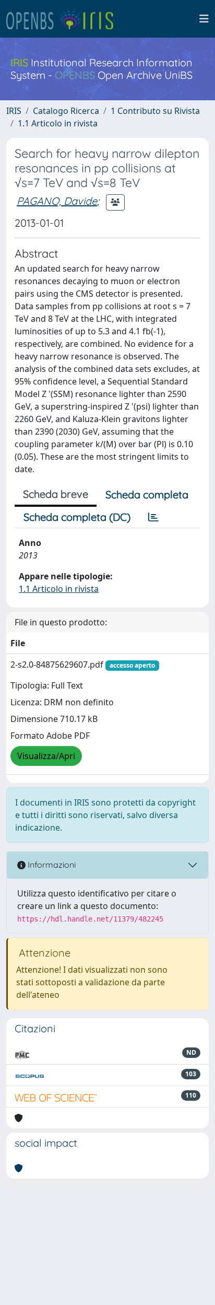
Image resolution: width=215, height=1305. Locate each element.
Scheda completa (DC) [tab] (76, 516)
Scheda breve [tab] (55, 493)
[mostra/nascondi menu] (204, 19)
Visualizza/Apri (46, 756)
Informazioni (51, 864)
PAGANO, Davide (57, 200)
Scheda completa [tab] (146, 494)
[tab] (153, 517)
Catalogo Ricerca (66, 110)
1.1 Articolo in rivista (58, 123)
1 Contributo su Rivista (155, 110)
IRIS (13, 110)
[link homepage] (64, 18)
